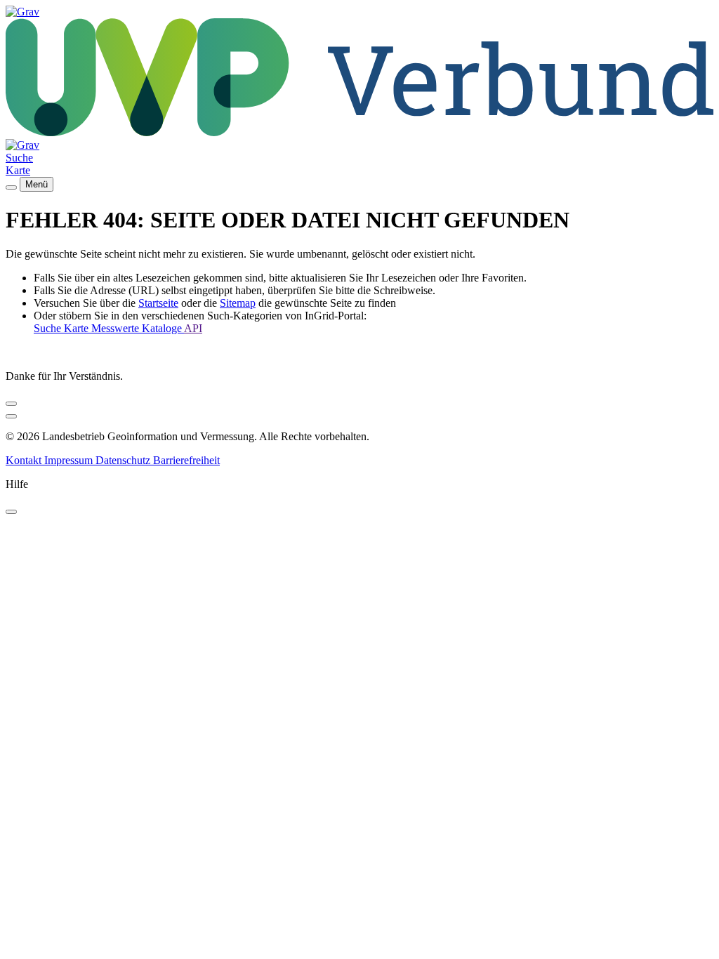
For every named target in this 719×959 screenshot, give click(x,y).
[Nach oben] (11, 416)
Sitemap (238, 303)
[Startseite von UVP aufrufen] (22, 12)
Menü (36, 184)
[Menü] (11, 187)
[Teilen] (11, 404)
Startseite (158, 303)
